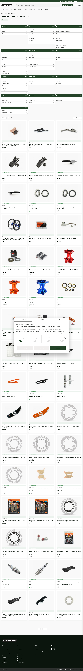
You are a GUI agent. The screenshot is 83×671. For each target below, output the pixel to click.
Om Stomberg (20, 649)
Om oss (61, 1)
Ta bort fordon (14, 19)
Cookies (36, 649)
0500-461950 (5, 649)
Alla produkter (20, 662)
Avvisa (25, 348)
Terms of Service (76, 669)
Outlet (35, 9)
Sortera (71, 117)
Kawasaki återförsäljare (22, 653)
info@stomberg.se (6, 651)
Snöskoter (19, 9)
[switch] (34, 340)
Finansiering (20, 655)
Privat (76, 1)
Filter (4, 117)
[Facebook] (52, 649)
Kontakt (65, 1)
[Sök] (59, 5)
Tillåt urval (41, 348)
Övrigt (30, 9)
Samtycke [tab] (23, 319)
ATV (10, 9)
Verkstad (19, 656)
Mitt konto (37, 655)
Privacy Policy (70, 669)
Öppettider (70, 1)
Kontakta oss (4, 660)
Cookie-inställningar (39, 651)
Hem (2, 13)
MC (14, 9)
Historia (19, 651)
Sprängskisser (40, 9)
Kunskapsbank (20, 658)
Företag (79, 1)
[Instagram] (54, 649)
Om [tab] (60, 319)
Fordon (46, 9)
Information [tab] (41, 319)
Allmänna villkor (38, 653)
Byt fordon (5, 19)
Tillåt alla (58, 348)
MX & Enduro (4, 9)
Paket (25, 9)
